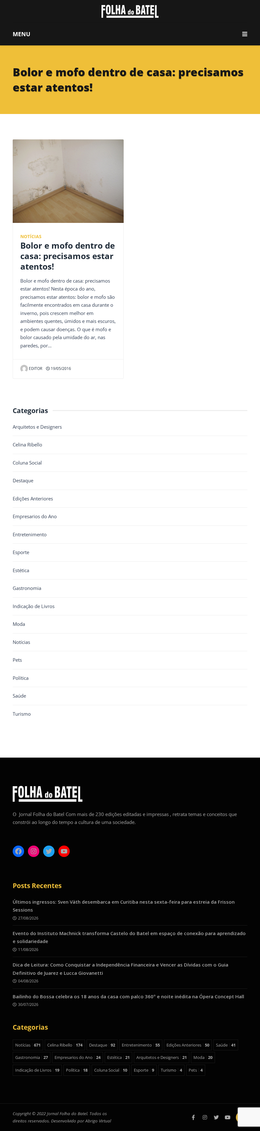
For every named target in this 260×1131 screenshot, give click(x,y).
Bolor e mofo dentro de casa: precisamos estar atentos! (67, 256)
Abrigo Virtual (98, 1121)
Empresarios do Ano (35, 516)
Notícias (31, 236)
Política (21, 678)
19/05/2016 (60, 368)
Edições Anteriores (33, 498)
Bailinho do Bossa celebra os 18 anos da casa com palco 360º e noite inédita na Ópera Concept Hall (128, 996)
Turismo (22, 714)
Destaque (23, 480)
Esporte (21, 552)
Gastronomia (27, 588)
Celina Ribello (27, 444)
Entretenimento (30, 534)
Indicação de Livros (34, 606)
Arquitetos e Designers (37, 427)
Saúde (19, 696)
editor (35, 368)
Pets (17, 660)
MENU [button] (21, 34)
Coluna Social (27, 462)
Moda (19, 624)
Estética (21, 570)
